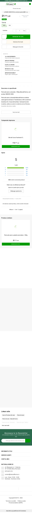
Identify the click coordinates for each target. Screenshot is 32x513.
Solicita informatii (18, 42)
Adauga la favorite (18, 47)
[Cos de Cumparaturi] (30, 4)
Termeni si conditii (11, 501)
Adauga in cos (15, 146)
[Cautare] (23, 3)
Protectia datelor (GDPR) (16, 502)
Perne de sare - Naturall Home (10, 419)
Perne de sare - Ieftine (22, 422)
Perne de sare (17, 8)
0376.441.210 (9, 471)
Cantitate (5, 30)
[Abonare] (28, 440)
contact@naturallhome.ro (12, 474)
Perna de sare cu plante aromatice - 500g (15, 235)
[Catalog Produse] (2, 4)
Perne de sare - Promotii (8, 422)
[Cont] (25, 3)
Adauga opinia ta (16, 191)
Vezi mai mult (16, 112)
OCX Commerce (22, 510)
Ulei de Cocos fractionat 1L (15, 137)
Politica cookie (22, 501)
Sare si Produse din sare (8, 415)
